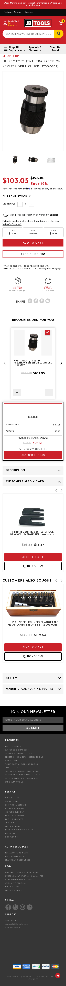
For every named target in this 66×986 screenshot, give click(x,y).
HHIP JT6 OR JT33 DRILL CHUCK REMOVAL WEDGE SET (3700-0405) (33, 533)
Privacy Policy (13, 890)
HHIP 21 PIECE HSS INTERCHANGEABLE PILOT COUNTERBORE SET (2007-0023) (32, 623)
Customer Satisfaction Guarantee (24, 876)
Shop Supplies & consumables (21, 778)
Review (11, 678)
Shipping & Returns (15, 805)
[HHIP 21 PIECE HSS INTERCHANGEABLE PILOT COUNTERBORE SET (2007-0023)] (33, 613)
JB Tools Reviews (14, 816)
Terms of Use (12, 887)
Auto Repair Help (14, 857)
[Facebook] (36, 300)
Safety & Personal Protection (22, 771)
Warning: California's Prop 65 (29, 689)
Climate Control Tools (18, 754)
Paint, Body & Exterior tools (21, 764)
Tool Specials (13, 746)
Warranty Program (16, 883)
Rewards (29, 12)
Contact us (11, 921)
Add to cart (33, 557)
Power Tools (12, 768)
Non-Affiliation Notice (18, 880)
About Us (10, 833)
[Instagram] (29, 907)
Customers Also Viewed (25, 481)
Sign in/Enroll (13, 21)
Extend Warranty (15, 809)
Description (15, 470)
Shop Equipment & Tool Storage (23, 775)
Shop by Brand (55, 49)
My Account (12, 801)
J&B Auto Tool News (16, 853)
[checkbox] (47, 332)
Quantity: (9, 203)
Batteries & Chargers (17, 750)
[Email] (47, 300)
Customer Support (13, 12)
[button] (5, 363)
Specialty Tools (14, 782)
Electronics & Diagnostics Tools (24, 757)
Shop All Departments (15, 49)
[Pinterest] (41, 300)
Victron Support (14, 812)
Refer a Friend (13, 826)
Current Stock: (17, 196)
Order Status (12, 798)
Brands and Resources (17, 860)
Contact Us (11, 837)
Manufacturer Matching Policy (23, 873)
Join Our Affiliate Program (20, 830)
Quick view (33, 566)
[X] (30, 300)
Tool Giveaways (14, 819)
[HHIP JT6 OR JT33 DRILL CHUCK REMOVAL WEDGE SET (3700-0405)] (33, 527)
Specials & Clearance (34, 49)
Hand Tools (11, 761)
